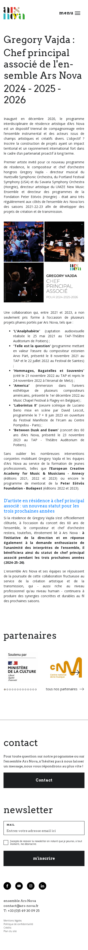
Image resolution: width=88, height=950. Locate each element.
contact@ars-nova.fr (21, 906)
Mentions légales (13, 920)
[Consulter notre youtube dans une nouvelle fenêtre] (19, 886)
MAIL (11, 824)
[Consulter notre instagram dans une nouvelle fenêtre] (30, 886)
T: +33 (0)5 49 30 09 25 (22, 911)
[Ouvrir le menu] (77, 13)
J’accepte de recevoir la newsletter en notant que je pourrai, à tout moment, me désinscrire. (46, 842)
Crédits (7, 927)
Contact (44, 780)
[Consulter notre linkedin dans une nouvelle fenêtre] (42, 886)
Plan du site (10, 931)
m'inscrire (44, 858)
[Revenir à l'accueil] (14, 13)
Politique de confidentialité (18, 924)
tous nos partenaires (61, 689)
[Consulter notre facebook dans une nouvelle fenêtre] (7, 886)
